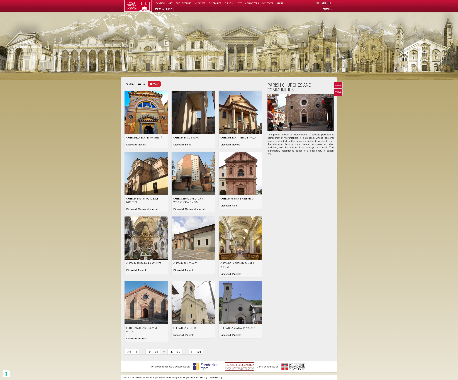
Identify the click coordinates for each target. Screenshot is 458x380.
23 (156, 351)
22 (149, 351)
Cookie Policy (215, 377)
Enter (326, 9)
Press (279, 3)
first (129, 351)
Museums (200, 3)
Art (170, 3)
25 (171, 351)
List (143, 83)
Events (229, 3)
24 (163, 351)
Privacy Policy (200, 377)
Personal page (163, 9)
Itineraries (215, 3)
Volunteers (252, 3)
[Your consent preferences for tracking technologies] (6, 373)
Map (131, 83)
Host (239, 3)
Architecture (183, 3)
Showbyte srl (185, 377)
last (199, 351)
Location (160, 3)
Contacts (267, 3)
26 (178, 351)
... (142, 351)
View (155, 83)
